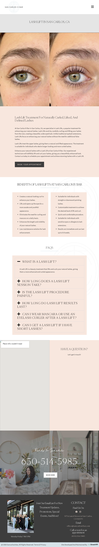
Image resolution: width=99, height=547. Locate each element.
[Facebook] (76, 512)
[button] (49, 261)
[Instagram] (80, 512)
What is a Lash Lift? (39, 261)
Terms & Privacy (40, 545)
